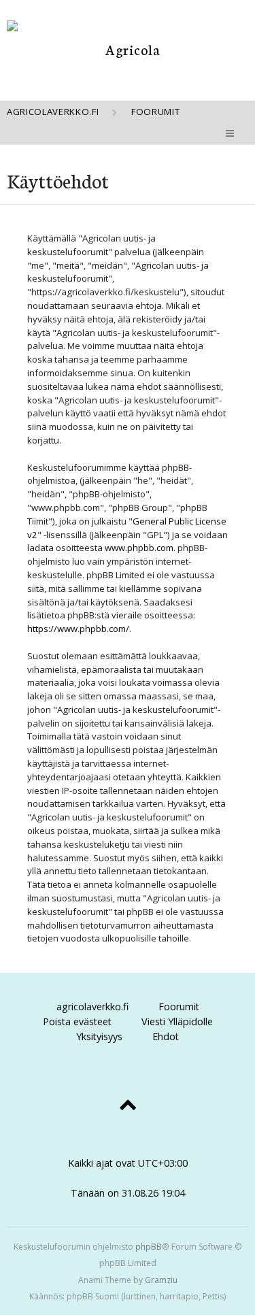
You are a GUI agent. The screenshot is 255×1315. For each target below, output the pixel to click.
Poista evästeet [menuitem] (77, 1021)
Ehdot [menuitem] (165, 1036)
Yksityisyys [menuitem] (99, 1036)
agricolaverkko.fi (92, 1006)
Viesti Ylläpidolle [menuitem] (177, 1021)
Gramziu (161, 1280)
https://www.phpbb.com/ (78, 628)
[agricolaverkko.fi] (127, 49)
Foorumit (178, 1006)
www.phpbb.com (139, 548)
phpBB (148, 1246)
